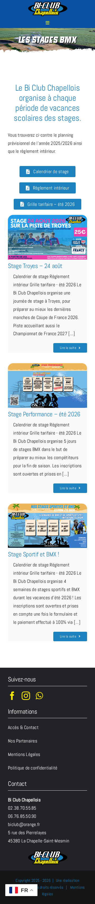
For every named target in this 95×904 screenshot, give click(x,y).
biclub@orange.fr (24, 824)
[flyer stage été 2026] (47, 853)
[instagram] (26, 695)
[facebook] (12, 695)
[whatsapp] (39, 695)
